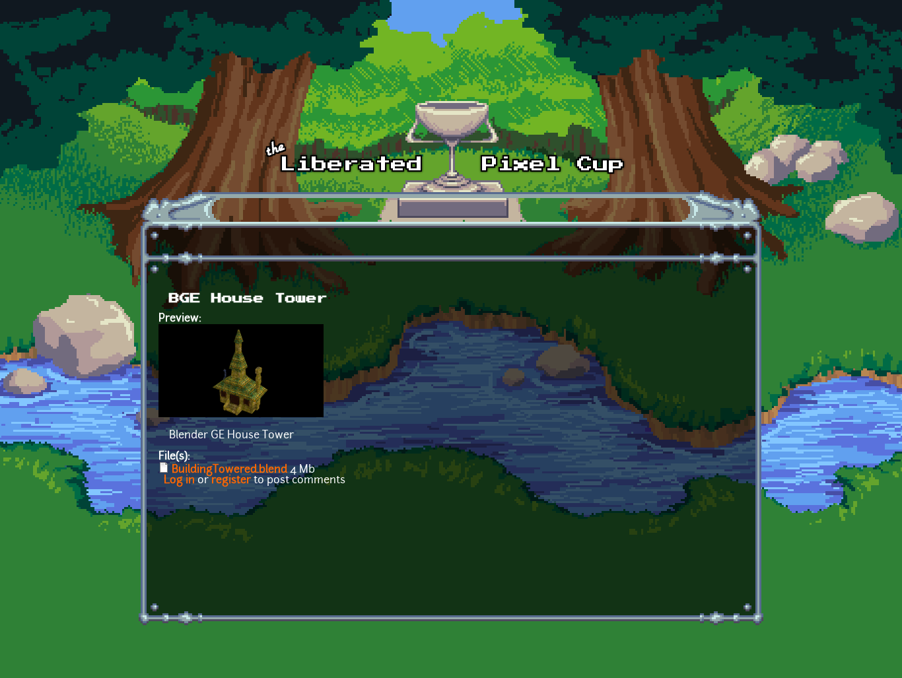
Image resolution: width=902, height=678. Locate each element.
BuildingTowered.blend (229, 470)
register (231, 480)
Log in (179, 480)
